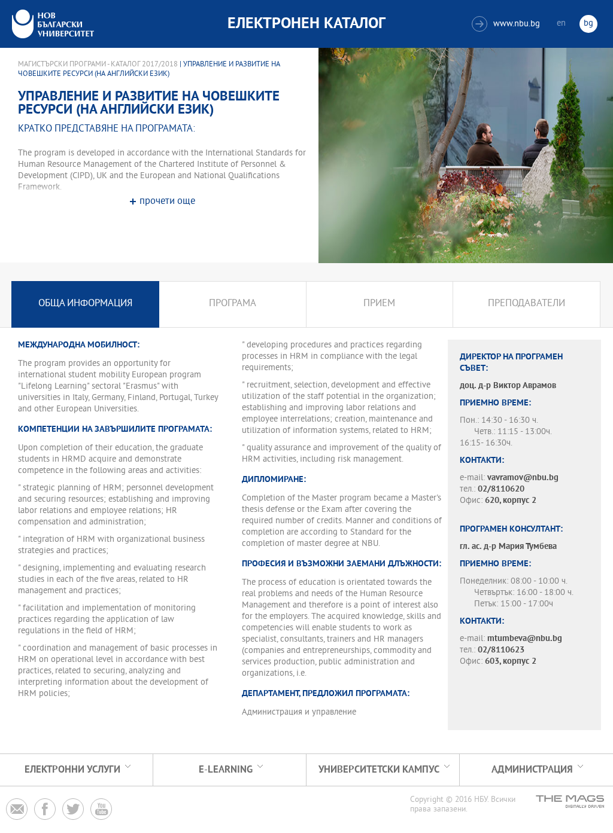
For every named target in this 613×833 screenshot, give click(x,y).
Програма (232, 304)
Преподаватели (526, 304)
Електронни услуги (72, 770)
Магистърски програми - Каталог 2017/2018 (98, 64)
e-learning (226, 770)
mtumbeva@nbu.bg (524, 639)
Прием (379, 304)
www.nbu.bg (507, 24)
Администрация (532, 770)
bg (588, 23)
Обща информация (85, 304)
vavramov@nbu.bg (523, 478)
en (561, 23)
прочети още (167, 202)
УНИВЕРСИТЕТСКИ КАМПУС (378, 770)
